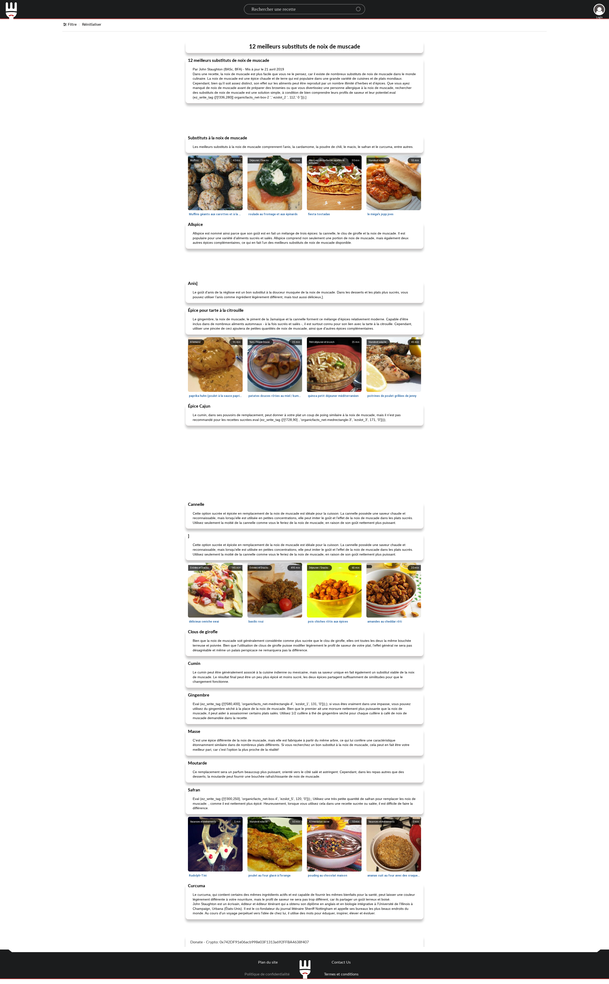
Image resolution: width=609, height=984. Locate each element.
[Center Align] (359, 7)
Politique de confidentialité (267, 974)
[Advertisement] (304, 119)
